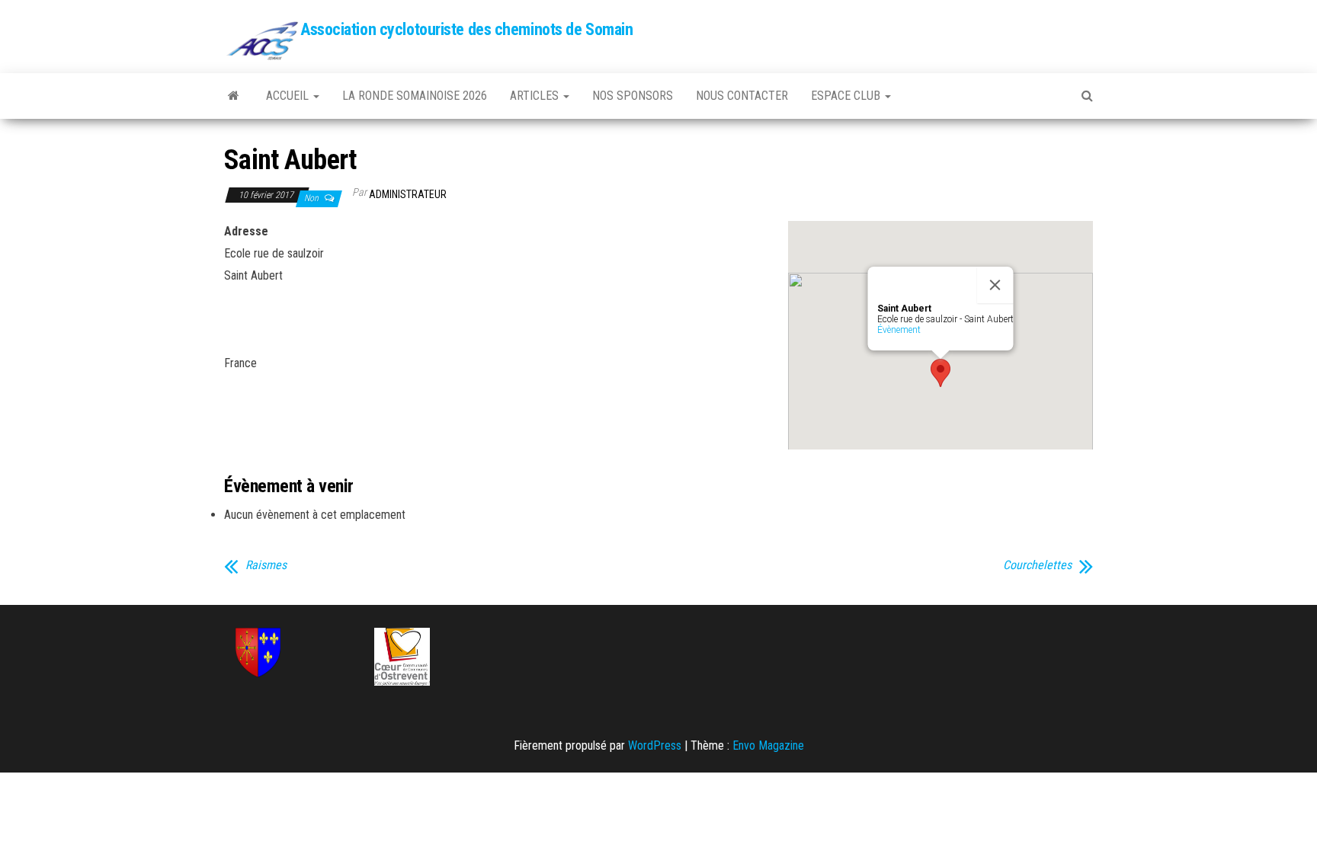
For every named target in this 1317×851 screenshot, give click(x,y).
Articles (536, 95)
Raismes (266, 565)
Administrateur (408, 194)
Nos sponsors (632, 95)
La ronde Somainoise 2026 (414, 95)
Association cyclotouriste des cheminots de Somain (466, 29)
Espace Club (847, 95)
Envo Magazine (768, 745)
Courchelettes (1037, 565)
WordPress (654, 745)
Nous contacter (742, 95)
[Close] (995, 285)
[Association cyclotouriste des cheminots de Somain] (234, 96)
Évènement (899, 330)
